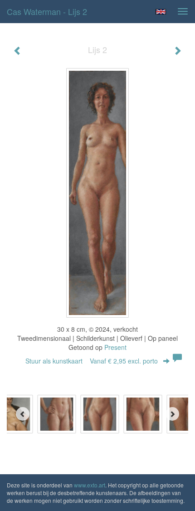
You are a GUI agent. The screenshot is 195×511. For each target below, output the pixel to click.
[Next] (172, 414)
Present (115, 347)
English (161, 12)
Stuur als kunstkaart (91, 360)
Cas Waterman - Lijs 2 (47, 11)
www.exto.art (89, 485)
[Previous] (22, 414)
